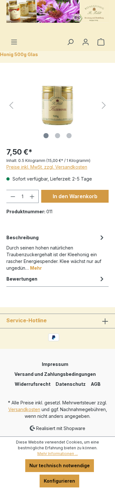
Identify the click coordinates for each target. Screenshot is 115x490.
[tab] (55, 252)
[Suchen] (70, 42)
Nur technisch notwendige (59, 465)
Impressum (55, 364)
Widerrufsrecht (32, 384)
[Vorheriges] (11, 105)
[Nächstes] (104, 105)
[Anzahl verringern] (12, 196)
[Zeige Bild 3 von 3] (69, 135)
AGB (96, 384)
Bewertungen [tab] (21, 279)
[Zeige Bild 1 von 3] (46, 135)
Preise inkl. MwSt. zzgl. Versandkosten (46, 167)
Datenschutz (71, 384)
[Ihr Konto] (85, 42)
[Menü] (14, 42)
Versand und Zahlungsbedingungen (55, 374)
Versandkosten (24, 409)
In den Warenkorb (75, 196)
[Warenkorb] (101, 42)
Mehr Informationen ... (57, 453)
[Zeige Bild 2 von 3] (57, 135)
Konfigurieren (59, 481)
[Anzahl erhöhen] (32, 196)
